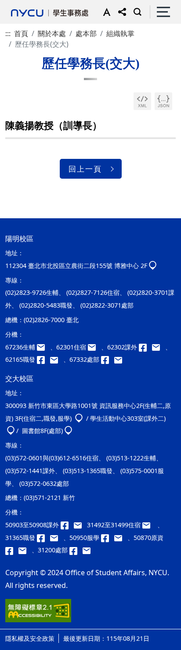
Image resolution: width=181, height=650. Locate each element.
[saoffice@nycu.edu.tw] (88, 550)
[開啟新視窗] (142, 101)
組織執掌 (120, 33)
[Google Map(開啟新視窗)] (152, 266)
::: (8, 33)
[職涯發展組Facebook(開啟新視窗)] (43, 359)
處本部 (86, 33)
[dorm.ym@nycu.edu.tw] (94, 347)
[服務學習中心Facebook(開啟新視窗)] (107, 537)
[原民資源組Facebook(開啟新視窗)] (11, 550)
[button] (104, 11)
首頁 (21, 33)
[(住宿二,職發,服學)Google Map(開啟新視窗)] (78, 418)
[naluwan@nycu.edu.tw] (25, 550)
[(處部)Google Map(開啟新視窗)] (68, 431)
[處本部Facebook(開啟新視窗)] (107, 359)
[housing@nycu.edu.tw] (149, 525)
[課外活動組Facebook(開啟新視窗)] (145, 347)
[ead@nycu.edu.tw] (158, 347)
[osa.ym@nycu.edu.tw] (120, 359)
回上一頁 (85, 169)
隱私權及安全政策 (29, 638)
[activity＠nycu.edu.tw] (80, 525)
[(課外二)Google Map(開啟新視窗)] (10, 431)
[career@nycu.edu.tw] (56, 359)
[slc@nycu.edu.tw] (120, 537)
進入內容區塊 (21, 5)
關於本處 (52, 33)
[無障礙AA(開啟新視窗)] (38, 614)
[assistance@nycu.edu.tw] (43, 347)
